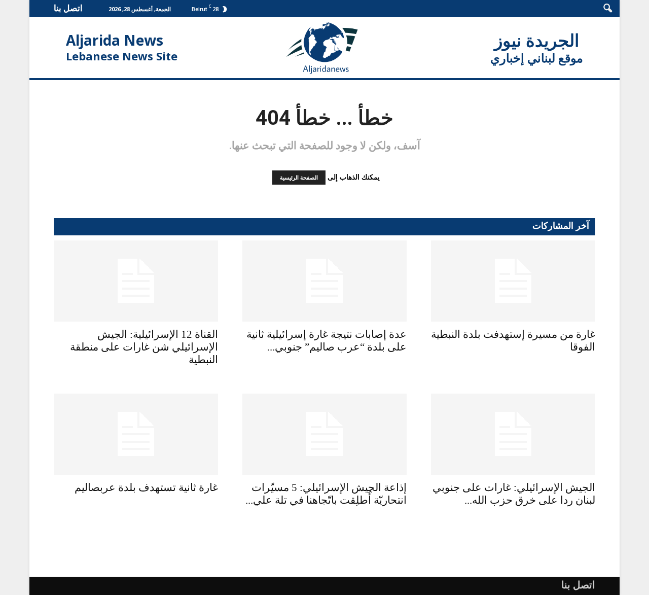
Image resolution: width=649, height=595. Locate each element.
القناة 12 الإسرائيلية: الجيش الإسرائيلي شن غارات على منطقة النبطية (144, 347)
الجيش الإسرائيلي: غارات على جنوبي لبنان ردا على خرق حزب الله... (513, 493)
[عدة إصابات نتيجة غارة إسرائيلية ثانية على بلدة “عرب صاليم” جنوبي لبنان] (324, 281)
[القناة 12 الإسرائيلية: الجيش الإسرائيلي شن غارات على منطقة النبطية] (136, 281)
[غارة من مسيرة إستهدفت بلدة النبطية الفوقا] (513, 281)
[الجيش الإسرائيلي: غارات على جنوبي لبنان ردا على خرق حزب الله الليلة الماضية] (513, 434)
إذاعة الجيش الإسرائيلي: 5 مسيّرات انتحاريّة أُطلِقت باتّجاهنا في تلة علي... (326, 493)
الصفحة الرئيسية (299, 177)
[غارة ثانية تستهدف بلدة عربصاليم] (136, 434)
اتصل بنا (68, 8)
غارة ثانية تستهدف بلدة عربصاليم (146, 487)
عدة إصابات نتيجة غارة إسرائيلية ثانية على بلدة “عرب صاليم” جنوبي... (326, 340)
